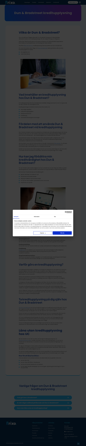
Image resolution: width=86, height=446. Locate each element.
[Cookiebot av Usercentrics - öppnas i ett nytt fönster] (66, 212)
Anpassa (42, 233)
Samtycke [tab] (16, 216)
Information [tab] (36, 216)
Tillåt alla (62, 233)
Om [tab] (55, 216)
